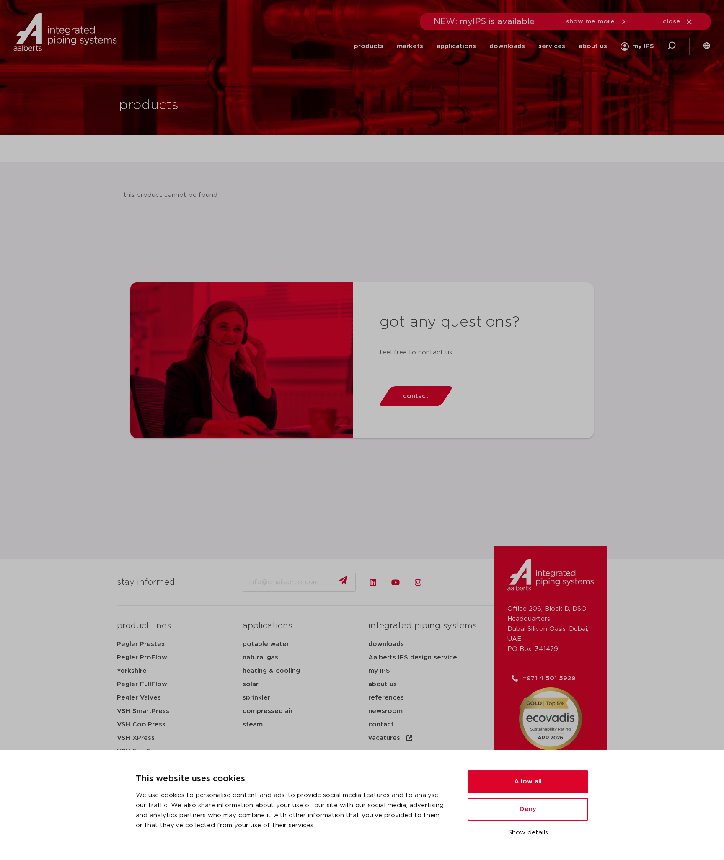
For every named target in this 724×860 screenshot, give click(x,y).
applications (456, 46)
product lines (144, 626)
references (386, 698)
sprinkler (256, 698)
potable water (266, 644)
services (551, 46)
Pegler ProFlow (142, 657)
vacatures (384, 738)
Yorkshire (132, 671)
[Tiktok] (440, 582)
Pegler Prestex (141, 644)
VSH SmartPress (143, 711)
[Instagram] (418, 582)
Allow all (528, 781)
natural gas (260, 657)
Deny (528, 809)
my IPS (379, 671)
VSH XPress (136, 738)
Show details (528, 832)
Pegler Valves (139, 698)
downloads (507, 46)
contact (381, 724)
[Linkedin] (373, 582)
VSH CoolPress (141, 724)
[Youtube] (395, 582)
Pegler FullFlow (142, 684)
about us (593, 46)
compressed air (268, 711)
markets (410, 46)
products (368, 46)
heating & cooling (271, 671)
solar (251, 684)
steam (253, 724)
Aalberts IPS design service (412, 657)
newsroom (385, 711)
